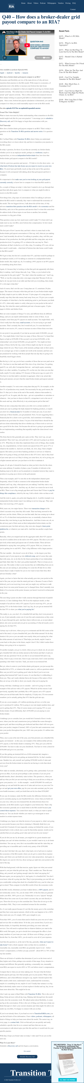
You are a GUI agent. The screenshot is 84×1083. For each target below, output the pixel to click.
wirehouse (38, 152)
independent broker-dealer (26, 155)
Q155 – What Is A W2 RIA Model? (69, 37)
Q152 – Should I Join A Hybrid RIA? (70, 57)
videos (33, 1016)
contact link (15, 1022)
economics (45, 206)
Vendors (61, 3)
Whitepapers (51, 3)
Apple (2, 73)
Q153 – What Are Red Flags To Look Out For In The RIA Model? (71, 51)
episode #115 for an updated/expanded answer (23, 108)
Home (23, 3)
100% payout (43, 889)
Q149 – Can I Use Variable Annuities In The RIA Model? (70, 78)
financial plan (15, 412)
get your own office (14, 788)
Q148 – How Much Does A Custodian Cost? (69, 85)
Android (9, 73)
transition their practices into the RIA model (21, 206)
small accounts (25, 322)
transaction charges (38, 508)
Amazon (25, 73)
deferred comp (30, 556)
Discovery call (13, 1046)
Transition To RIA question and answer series (27, 131)
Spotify (17, 73)
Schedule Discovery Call (27, 1057)
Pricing (68, 3)
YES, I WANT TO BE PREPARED (67, 1080)
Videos (35, 3)
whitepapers (47, 1016)
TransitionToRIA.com (42, 1013)
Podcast (43, 3)
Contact (73, 9)
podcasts (39, 1016)
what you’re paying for (26, 609)
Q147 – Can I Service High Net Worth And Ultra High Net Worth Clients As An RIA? (71, 93)
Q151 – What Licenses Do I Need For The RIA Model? (71, 64)
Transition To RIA (23, 139)
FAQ (74, 3)
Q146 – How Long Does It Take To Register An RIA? (70, 100)
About (29, 3)
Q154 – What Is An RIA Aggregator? (68, 44)
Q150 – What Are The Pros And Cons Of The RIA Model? (71, 71)
